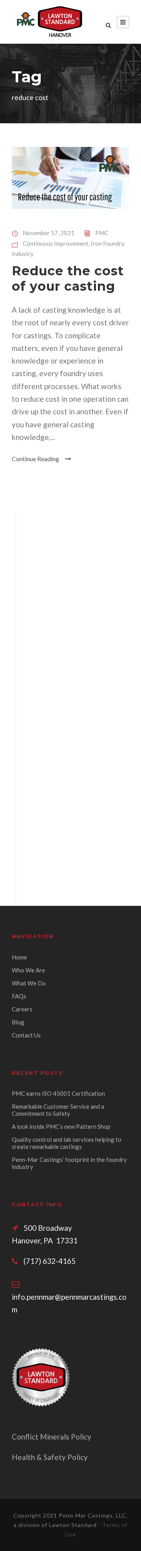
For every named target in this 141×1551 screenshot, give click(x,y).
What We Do (29, 983)
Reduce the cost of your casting (68, 278)
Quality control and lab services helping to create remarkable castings (66, 1143)
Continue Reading (35, 458)
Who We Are (28, 970)
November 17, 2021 (48, 232)
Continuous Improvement (56, 243)
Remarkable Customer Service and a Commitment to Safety (58, 1110)
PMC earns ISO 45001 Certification (58, 1093)
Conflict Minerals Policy (51, 1436)
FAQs (19, 996)
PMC (101, 232)
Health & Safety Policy (50, 1457)
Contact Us (26, 1035)
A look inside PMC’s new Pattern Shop (61, 1126)
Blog (18, 1022)
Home (19, 957)
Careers (22, 1009)
